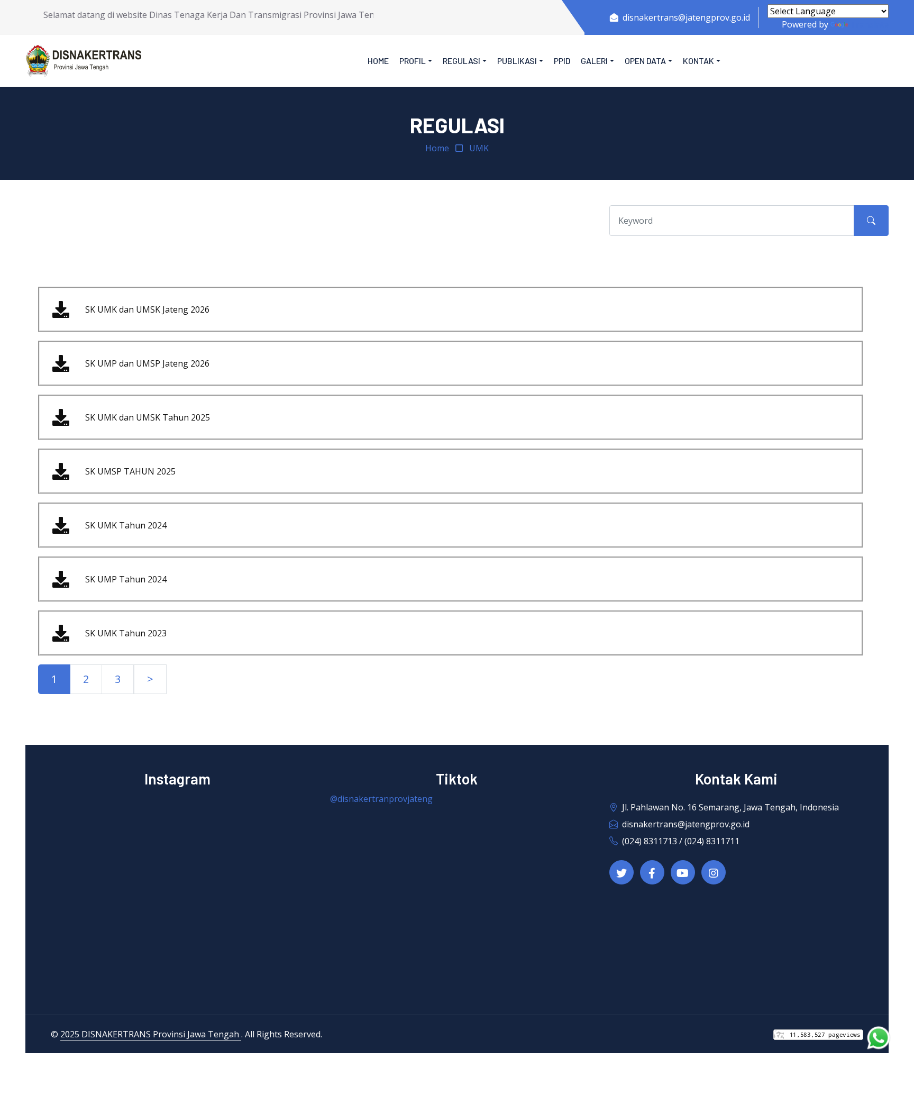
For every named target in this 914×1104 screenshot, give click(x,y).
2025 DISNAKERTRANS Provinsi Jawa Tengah (150, 1034)
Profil (412, 61)
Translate (869, 24)
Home (378, 61)
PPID (562, 61)
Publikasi (517, 61)
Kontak (698, 61)
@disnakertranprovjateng (381, 799)
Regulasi (461, 61)
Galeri (594, 61)
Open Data (645, 61)
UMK (479, 148)
